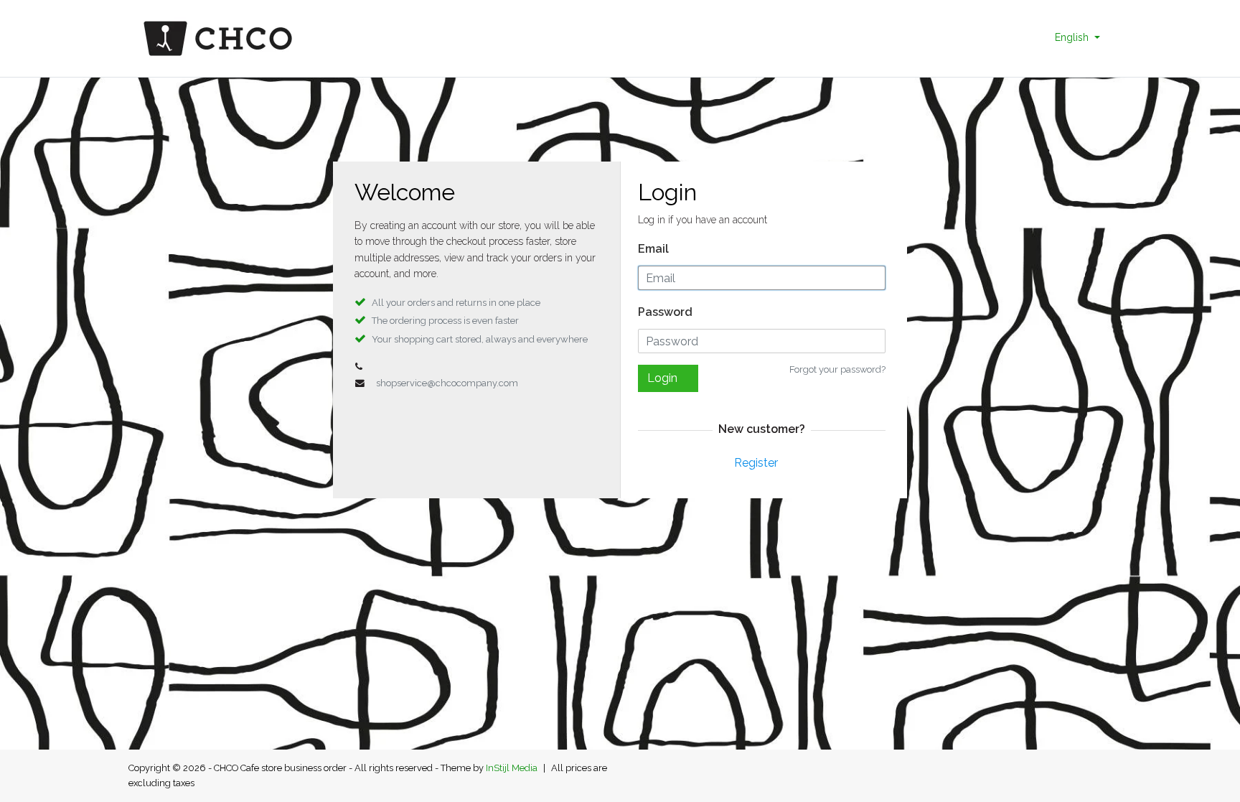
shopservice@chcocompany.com (447, 383)
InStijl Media (511, 768)
